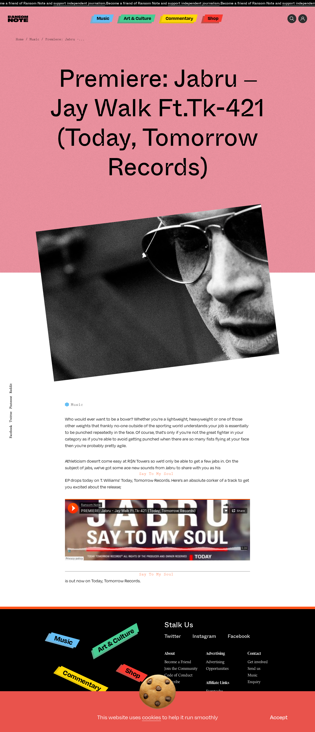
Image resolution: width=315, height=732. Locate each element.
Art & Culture (137, 18)
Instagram (204, 636)
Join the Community (180, 668)
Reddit (11, 388)
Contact (254, 653)
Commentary (179, 18)
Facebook (11, 431)
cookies (151, 717)
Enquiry (254, 681)
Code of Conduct (178, 675)
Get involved (258, 661)
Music (103, 18)
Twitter (11, 416)
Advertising (215, 653)
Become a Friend (177, 661)
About (169, 653)
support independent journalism (79, 3)
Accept (278, 717)
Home (20, 39)
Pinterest (11, 402)
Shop (213, 18)
